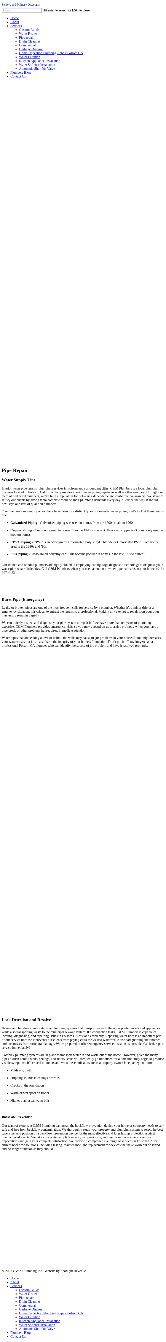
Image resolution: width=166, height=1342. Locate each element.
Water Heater (28, 1294)
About (14, 1282)
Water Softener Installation (37, 1325)
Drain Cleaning (29, 1301)
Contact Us (18, 1336)
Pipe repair (26, 1297)
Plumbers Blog (20, 1332)
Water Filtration (29, 1317)
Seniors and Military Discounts (21, 4)
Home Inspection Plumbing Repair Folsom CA (51, 1313)
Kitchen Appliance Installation (39, 1321)
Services (16, 1286)
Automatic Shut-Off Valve (37, 1329)
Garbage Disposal (31, 1309)
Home (14, 1278)
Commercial (27, 1305)
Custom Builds (29, 1290)
